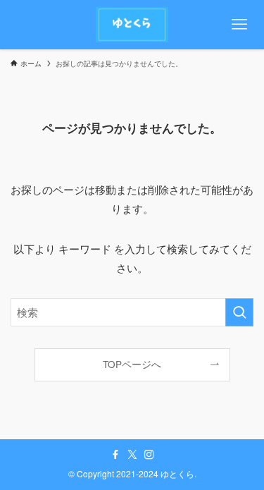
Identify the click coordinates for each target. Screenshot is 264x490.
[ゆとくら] (132, 24)
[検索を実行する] (239, 312)
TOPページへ (132, 364)
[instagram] (149, 454)
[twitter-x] (132, 454)
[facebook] (115, 454)
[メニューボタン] (239, 24)
